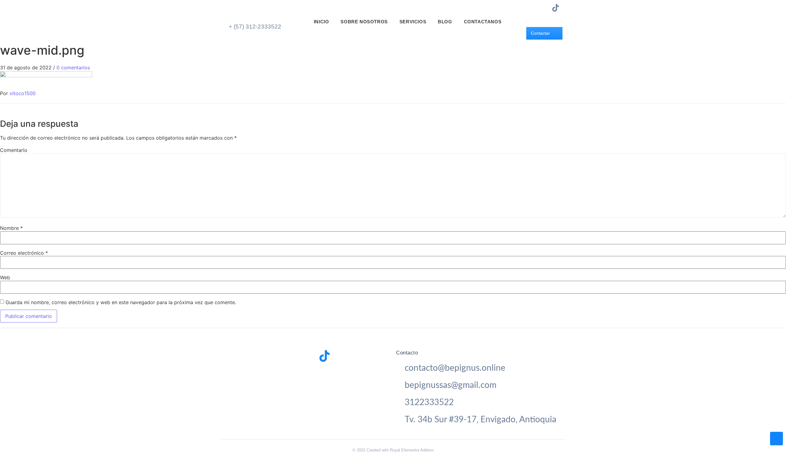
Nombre (11, 228)
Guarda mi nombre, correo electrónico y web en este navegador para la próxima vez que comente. (121, 302)
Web (5, 277)
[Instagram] (544, 8)
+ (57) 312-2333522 (255, 26)
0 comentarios (73, 67)
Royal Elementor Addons (412, 450)
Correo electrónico (24, 252)
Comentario (13, 150)
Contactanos (483, 21)
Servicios (412, 21)
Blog (445, 21)
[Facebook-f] (533, 8)
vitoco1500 (23, 93)
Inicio (321, 21)
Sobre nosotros (363, 21)
